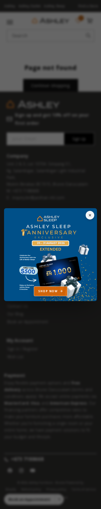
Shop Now (48, 291)
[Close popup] (90, 215)
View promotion (50, 254)
